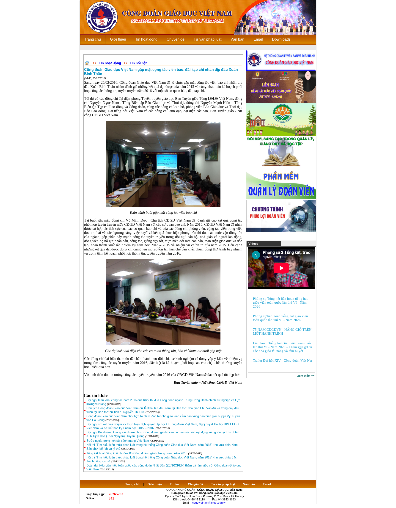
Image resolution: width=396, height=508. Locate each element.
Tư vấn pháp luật (223, 484)
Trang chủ (132, 484)
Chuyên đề (195, 484)
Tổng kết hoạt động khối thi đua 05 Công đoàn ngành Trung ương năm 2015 (136, 453)
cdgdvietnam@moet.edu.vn (209, 502)
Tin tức (175, 484)
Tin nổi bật (138, 63)
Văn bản (249, 484)
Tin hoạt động (110, 63)
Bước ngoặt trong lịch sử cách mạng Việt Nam (117, 440)
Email (267, 484)
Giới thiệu (155, 484)
